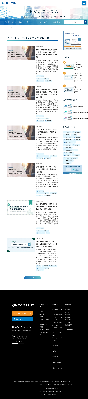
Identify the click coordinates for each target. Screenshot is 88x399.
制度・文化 (68, 320)
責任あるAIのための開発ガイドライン (48, 394)
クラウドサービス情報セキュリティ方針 (49, 388)
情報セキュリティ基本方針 (46, 384)
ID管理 (41, 327)
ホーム (4, 28)
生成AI (67, 134)
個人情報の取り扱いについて (46, 381)
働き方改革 (68, 139)
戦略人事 (68, 145)
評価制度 (78, 139)
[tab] (84, 3)
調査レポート (31, 22)
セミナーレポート (44, 22)
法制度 (21, 22)
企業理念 (67, 314)
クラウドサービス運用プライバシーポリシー (64, 384)
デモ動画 (55, 357)
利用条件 (57, 381)
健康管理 (78, 137)
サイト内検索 (69, 330)
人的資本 (77, 145)
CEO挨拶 (67, 317)
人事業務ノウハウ (10, 22)
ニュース (67, 322)
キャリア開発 (69, 153)
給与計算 (42, 314)
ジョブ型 (77, 155)
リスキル (68, 155)
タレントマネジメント (71, 150)
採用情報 (67, 325)
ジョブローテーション (71, 158)
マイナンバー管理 (44, 329)
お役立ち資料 (56, 362)
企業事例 (68, 163)
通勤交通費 (77, 132)
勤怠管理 (42, 316)
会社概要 (67, 309)
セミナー (55, 351)
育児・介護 (68, 137)
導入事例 (55, 345)
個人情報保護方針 (65, 381)
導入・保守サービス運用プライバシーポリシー (50, 391)
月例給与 (68, 132)
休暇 (75, 134)
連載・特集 (56, 22)
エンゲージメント (70, 142)
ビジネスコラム (57, 368)
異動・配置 (68, 147)
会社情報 (68, 304)
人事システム (69, 160)
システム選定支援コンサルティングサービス (57, 317)
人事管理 (42, 311)
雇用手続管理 (43, 324)
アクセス (67, 312)
